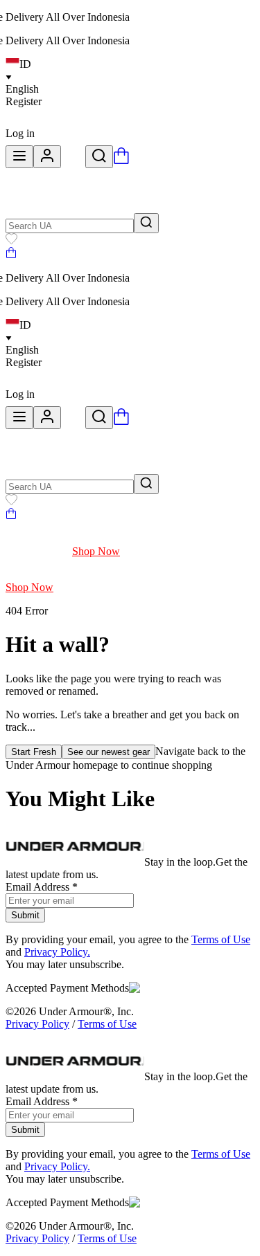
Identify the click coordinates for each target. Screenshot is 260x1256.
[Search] (99, 156)
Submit (25, 915)
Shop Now (96, 551)
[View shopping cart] (121, 160)
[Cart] (11, 254)
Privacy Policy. (57, 952)
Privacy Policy (37, 1024)
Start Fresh (33, 752)
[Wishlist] (11, 240)
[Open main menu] (19, 156)
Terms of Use (220, 939)
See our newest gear (108, 752)
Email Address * (42, 887)
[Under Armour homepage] (73, 160)
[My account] (47, 156)
